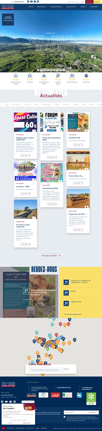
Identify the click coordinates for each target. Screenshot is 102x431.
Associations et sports (44, 83)
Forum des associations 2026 (51, 139)
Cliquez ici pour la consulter (78, 420)
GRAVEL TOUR (76, 302)
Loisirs (83, 7)
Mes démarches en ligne (16, 83)
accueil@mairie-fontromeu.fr (87, 388)
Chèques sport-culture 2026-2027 (25, 139)
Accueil (31, 7)
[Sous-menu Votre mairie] (46, 6)
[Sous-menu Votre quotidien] (62, 6)
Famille (57, 104)
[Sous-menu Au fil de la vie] (76, 6)
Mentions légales (73, 428)
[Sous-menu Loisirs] (86, 6)
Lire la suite (25, 155)
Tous (7, 104)
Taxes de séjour (58, 83)
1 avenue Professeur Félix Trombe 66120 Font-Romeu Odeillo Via (39, 388)
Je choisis (9, 423)
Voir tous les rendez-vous (72, 314)
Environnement (46, 104)
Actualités (89, 2)
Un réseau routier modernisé (23, 226)
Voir (65, 369)
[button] (52, 324)
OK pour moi (26, 423)
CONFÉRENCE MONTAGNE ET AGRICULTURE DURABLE (43, 292)
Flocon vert (86, 82)
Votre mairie (41, 7)
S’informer (93, 7)
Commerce (27, 104)
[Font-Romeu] (8, 7)
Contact (97, 2)
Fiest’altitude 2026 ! (50, 188)
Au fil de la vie (70, 7)
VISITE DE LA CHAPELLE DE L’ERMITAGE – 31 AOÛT (81, 282)
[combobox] (46, 370)
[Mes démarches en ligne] (15, 75)
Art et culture (16, 104)
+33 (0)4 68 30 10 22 (64, 388)
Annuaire (30, 82)
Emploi (36, 104)
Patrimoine (66, 104)
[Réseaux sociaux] (3, 402)
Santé (84, 104)
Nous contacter (72, 82)
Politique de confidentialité (60, 428)
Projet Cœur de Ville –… (78, 214)
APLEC (73, 291)
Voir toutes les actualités (49, 256)
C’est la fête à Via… (76, 176)
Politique (75, 104)
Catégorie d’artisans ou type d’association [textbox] (45, 370)
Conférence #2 (74, 138)
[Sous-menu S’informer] (98, 6)
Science (91, 104)
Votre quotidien (55, 7)
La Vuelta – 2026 (22, 186)
